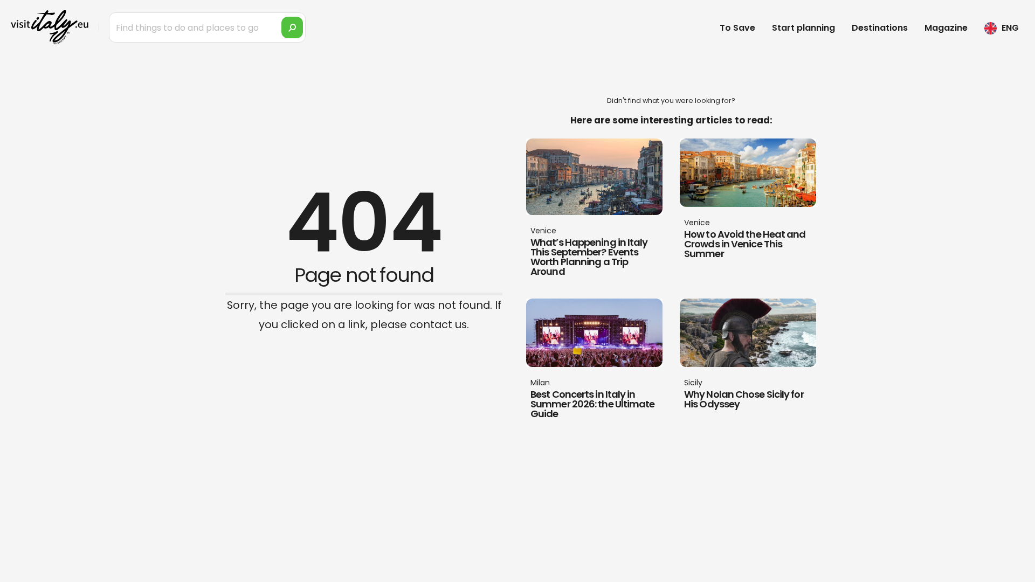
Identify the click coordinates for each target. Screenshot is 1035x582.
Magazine (946, 28)
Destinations (880, 28)
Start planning (803, 28)
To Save (737, 28)
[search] (292, 27)
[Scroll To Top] (1016, 570)
